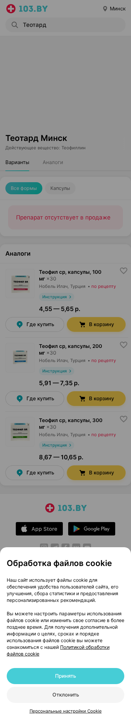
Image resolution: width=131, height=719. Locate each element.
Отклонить (65, 694)
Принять (65, 676)
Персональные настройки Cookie (66, 711)
